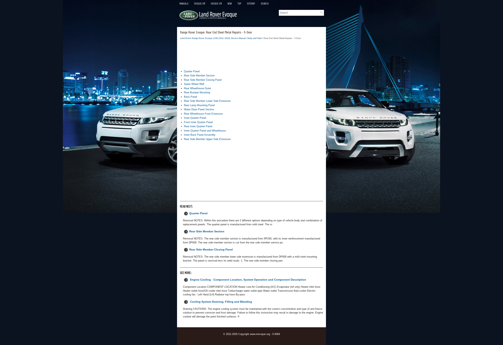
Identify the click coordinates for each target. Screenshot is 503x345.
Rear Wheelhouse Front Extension (203, 113)
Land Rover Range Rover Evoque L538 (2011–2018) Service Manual (213, 38)
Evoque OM (199, 3)
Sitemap (251, 3)
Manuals (183, 3)
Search (265, 3)
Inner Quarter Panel (195, 117)
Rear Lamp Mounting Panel (199, 105)
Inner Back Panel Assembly (200, 134)
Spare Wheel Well (194, 84)
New (230, 3)
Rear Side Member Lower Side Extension (207, 100)
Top (239, 3)
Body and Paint (254, 38)
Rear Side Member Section (199, 75)
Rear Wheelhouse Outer (197, 88)
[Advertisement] (251, 56)
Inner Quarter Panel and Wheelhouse (205, 130)
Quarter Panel (192, 71)
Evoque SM (216, 3)
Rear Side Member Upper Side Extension (207, 139)
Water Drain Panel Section (199, 109)
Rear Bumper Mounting (197, 92)
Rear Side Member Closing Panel (203, 79)
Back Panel (190, 96)
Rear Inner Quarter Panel (198, 126)
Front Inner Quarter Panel (198, 122)
